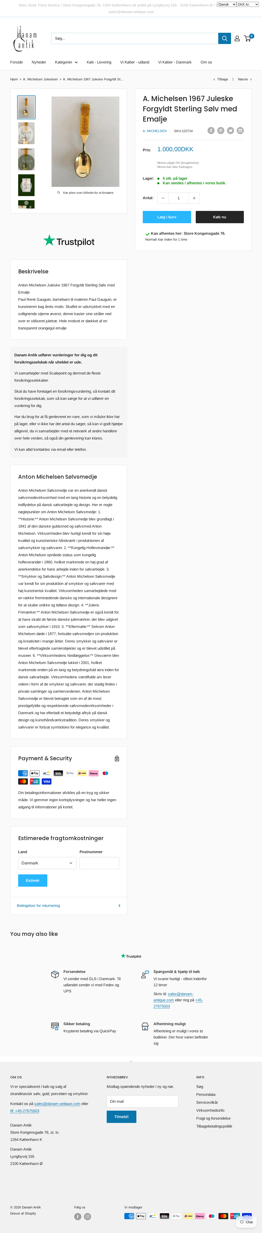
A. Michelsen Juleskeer (40, 79)
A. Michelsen (155, 131)
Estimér (33, 880)
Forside (16, 62)
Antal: (148, 198)
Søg (199, 1086)
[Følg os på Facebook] (77, 1216)
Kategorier (63, 62)
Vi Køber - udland (134, 62)
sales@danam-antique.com (57, 1103)
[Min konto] (237, 38)
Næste (243, 79)
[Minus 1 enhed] (163, 198)
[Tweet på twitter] (230, 130)
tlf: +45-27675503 (24, 1111)
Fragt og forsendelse (213, 1118)
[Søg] (224, 38)
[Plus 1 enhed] (194, 198)
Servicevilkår (207, 1102)
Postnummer (91, 852)
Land (22, 852)
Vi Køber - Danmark (175, 62)
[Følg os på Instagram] (87, 1216)
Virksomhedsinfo (210, 1110)
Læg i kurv (166, 217)
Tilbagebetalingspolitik (214, 1126)
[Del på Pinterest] (220, 130)
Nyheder (39, 62)
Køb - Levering (99, 62)
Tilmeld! (121, 1116)
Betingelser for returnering (38, 905)
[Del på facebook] (211, 130)
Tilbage (222, 79)
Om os (206, 62)
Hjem (14, 79)
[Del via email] (240, 130)
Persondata (205, 1094)
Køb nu (219, 217)
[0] (247, 38)
